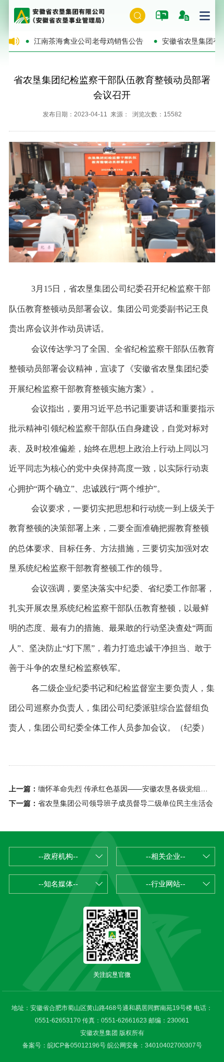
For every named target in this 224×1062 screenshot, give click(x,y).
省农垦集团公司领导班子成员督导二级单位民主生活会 (125, 803)
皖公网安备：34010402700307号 (154, 1045)
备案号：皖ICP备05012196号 (64, 1045)
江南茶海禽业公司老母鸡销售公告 (88, 41)
